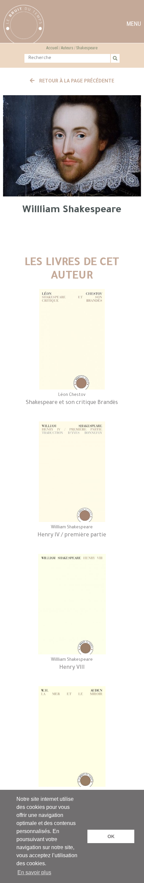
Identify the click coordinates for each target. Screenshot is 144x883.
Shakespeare (86, 48)
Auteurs (67, 48)
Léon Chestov (71, 395)
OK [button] (111, 836)
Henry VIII (72, 668)
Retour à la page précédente (76, 81)
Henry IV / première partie (72, 535)
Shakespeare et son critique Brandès (72, 403)
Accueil (52, 48)
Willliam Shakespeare (72, 527)
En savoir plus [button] (34, 872)
